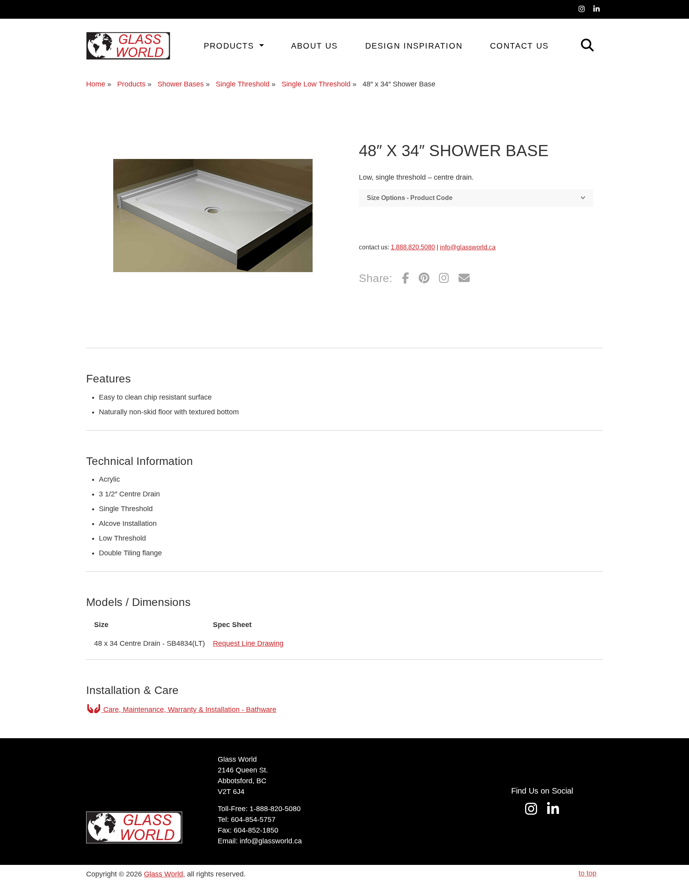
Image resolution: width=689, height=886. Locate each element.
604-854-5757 (253, 819)
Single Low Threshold (316, 84)
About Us (314, 45)
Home (95, 84)
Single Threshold (243, 84)
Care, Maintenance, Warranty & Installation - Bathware (188, 710)
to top (587, 873)
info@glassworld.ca (468, 247)
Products (230, 45)
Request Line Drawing (248, 643)
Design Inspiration (414, 45)
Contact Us (519, 45)
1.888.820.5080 (413, 247)
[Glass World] (128, 46)
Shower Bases (180, 84)
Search (576, 44)
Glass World (163, 874)
